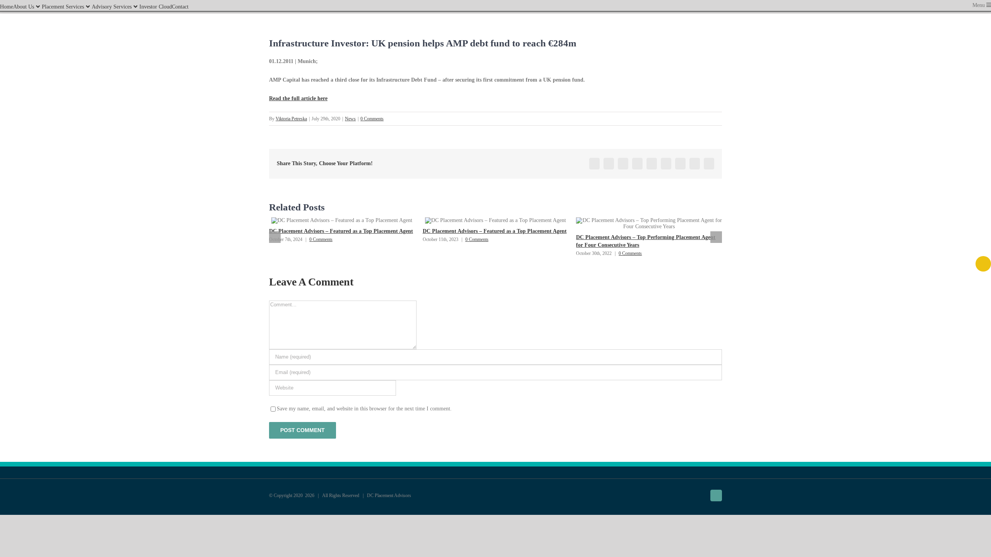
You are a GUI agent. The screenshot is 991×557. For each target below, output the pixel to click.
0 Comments (372, 118)
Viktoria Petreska (291, 118)
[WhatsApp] (651, 163)
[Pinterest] (680, 163)
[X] (609, 163)
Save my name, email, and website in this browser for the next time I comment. (364, 409)
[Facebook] (594, 163)
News (350, 118)
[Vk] (694, 163)
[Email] (709, 163)
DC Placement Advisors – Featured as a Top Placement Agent (341, 231)
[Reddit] (623, 163)
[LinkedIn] (637, 163)
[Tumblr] (666, 163)
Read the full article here (298, 98)
